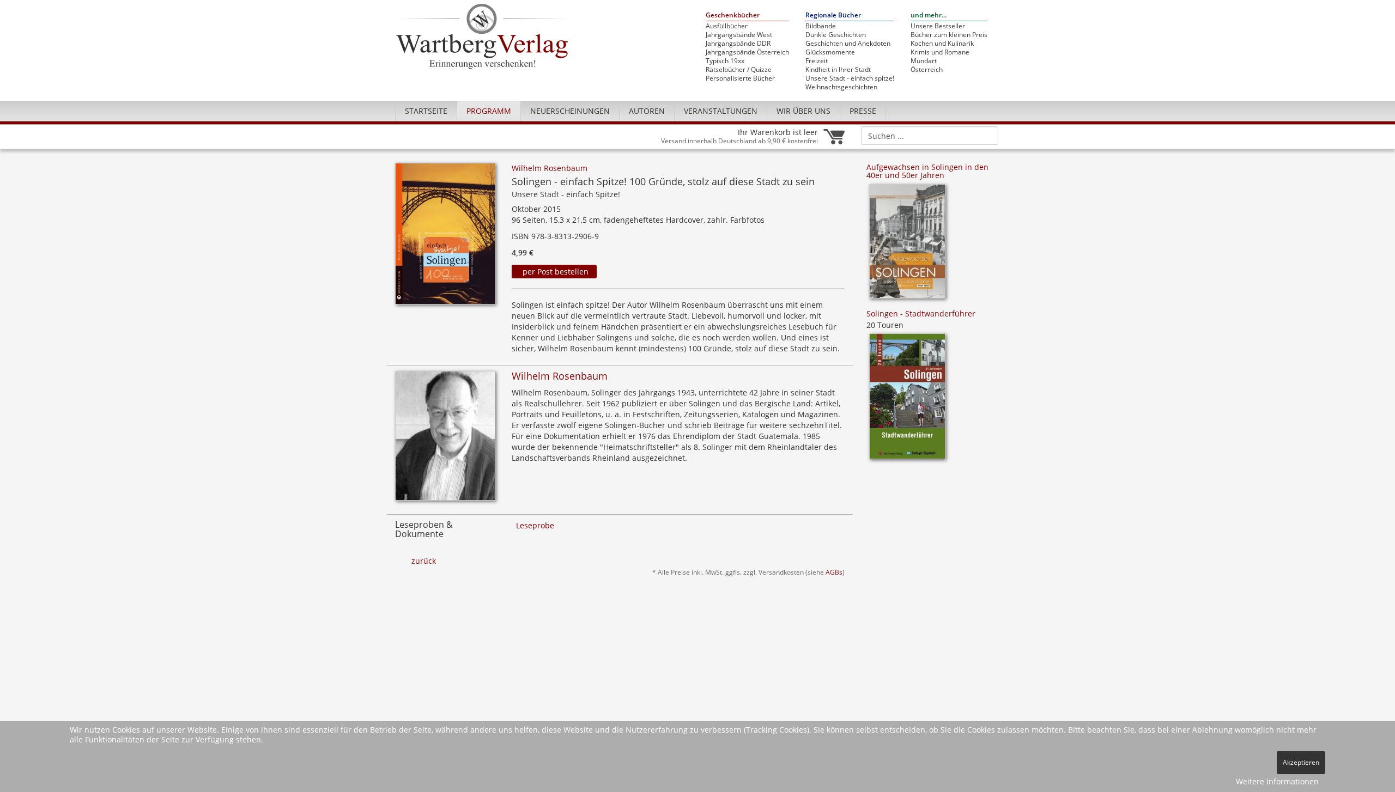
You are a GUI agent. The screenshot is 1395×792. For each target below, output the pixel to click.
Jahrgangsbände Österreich (747, 52)
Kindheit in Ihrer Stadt (838, 70)
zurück (423, 561)
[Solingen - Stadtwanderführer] (907, 400)
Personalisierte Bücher (740, 78)
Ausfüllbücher (727, 26)
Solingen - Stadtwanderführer (920, 313)
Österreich (927, 70)
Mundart (924, 61)
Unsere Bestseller (938, 26)
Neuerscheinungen (570, 111)
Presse (863, 111)
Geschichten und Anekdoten (847, 43)
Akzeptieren (1301, 762)
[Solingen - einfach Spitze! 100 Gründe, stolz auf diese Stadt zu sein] (445, 236)
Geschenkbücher (733, 15)
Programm (488, 111)
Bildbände (820, 26)
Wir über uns (803, 111)
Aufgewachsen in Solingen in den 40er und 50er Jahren (927, 171)
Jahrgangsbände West (739, 35)
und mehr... (929, 15)
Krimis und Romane (940, 52)
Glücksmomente (830, 52)
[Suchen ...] (986, 135)
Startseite (426, 111)
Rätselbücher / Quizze (739, 70)
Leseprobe (535, 525)
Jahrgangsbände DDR (738, 43)
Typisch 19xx (725, 61)
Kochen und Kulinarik (942, 43)
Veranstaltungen (720, 111)
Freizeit (816, 61)
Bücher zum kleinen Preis (949, 35)
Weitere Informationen (1277, 781)
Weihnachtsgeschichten (841, 87)
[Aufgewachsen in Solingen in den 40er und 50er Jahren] (907, 245)
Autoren (647, 111)
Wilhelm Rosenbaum (549, 168)
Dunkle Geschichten (835, 35)
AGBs (834, 572)
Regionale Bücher (833, 15)
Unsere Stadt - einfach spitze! (849, 78)
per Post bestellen (554, 271)
